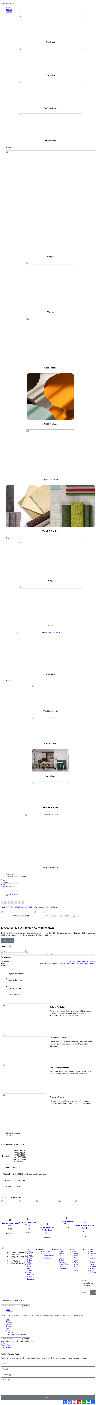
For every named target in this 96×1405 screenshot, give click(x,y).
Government (50, 108)
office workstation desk (70, 963)
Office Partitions (30, 1274)
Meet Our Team (50, 807)
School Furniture (30, 1278)
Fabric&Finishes (50, 531)
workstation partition (87, 963)
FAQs (61, 1266)
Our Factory (50, 743)
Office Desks (11, 907)
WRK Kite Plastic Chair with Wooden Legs (61, 916)
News (50, 625)
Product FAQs (50, 424)
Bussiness (50, 42)
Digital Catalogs (50, 479)
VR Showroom (50, 711)
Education (50, 75)
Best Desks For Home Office (51, 963)
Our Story (50, 776)
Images (50, 256)
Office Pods (29, 1265)
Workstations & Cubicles (25, 907)
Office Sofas (29, 1261)
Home (3, 907)
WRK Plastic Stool (19, 916)
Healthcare (50, 140)
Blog (50, 580)
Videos (50, 312)
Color (3, 946)
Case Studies (50, 367)
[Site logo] (7, 4)
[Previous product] (2, 909)
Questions (50, 674)
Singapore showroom (18, 876)
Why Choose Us (50, 867)
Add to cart (48, 955)
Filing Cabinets (30, 1269)
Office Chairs (29, 1257)
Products (25, 1249)
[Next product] (35, 909)
